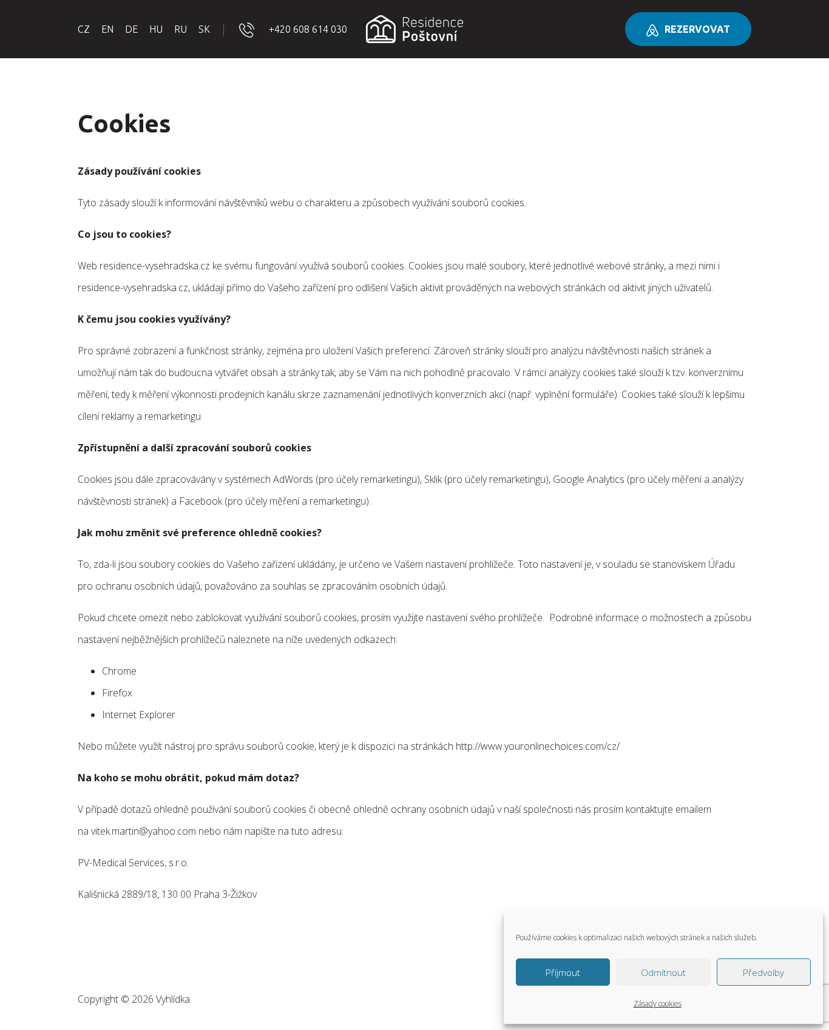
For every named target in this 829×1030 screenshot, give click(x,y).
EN (107, 29)
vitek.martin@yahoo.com (143, 831)
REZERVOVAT (697, 29)
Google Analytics (588, 479)
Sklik (433, 479)
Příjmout (563, 972)
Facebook (200, 501)
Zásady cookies (658, 1003)
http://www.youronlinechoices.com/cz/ (538, 746)
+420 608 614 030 (308, 29)
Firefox (118, 692)
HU (156, 29)
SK (204, 29)
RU (180, 29)
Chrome (119, 671)
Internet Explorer (138, 714)
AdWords (293, 479)
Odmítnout (663, 972)
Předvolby (763, 972)
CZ (84, 29)
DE (131, 29)
